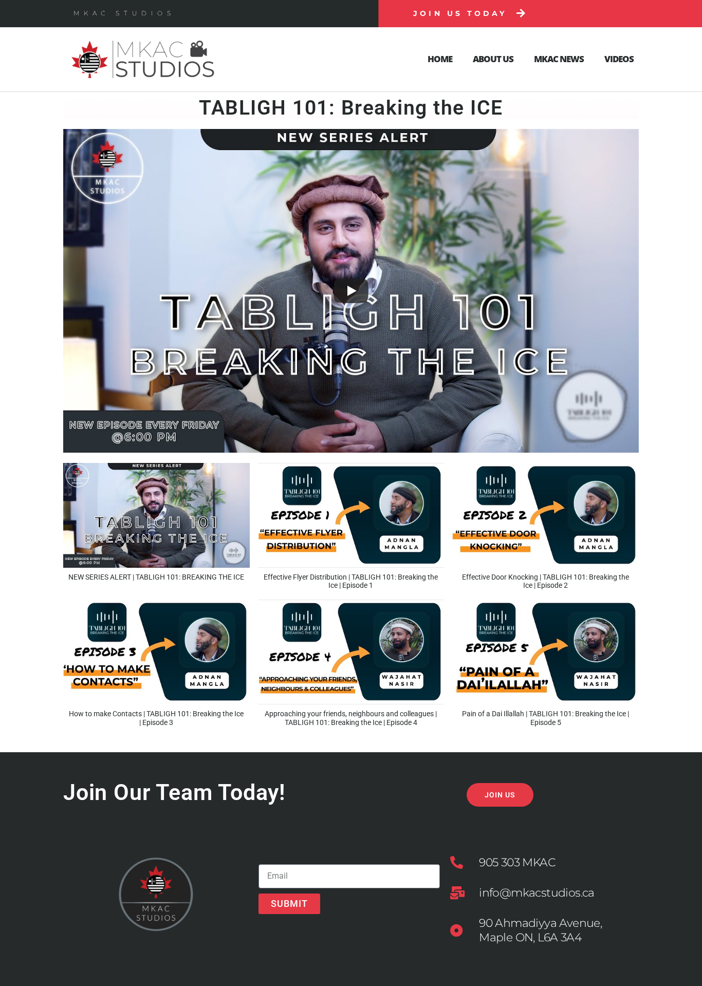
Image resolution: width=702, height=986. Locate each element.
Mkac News (559, 59)
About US (493, 59)
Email (269, 859)
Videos (619, 59)
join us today (460, 13)
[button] (156, 527)
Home (440, 59)
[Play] (351, 290)
